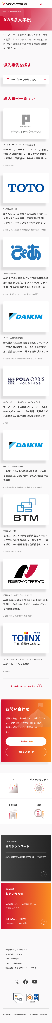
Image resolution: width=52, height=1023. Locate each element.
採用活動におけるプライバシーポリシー (22, 968)
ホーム (4, 11)
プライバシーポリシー (15, 954)
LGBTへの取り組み (14, 963)
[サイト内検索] (41, 4)
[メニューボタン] (47, 4)
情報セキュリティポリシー (16, 949)
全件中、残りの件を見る (23, 686)
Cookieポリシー (13, 958)
